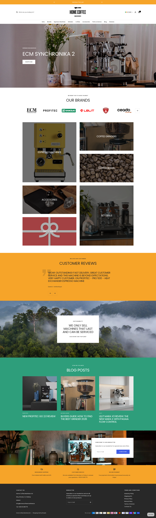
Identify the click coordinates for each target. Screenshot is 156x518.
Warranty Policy (129, 493)
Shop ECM (28, 62)
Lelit (100, 413)
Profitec (25, 413)
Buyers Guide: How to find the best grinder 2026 (76, 418)
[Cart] (139, 12)
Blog (105, 22)
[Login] (135, 12)
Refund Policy (128, 501)
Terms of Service (129, 504)
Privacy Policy (128, 499)
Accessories (86, 22)
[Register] (90, 502)
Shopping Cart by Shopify (39, 513)
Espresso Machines (59, 22)
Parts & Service (97, 22)
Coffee (78, 22)
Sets (43, 22)
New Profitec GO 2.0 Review (39, 416)
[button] (129, 12)
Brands (49, 22)
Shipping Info (128, 496)
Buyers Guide (65, 413)
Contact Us (127, 506)
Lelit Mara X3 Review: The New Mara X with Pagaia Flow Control (114, 419)
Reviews (111, 22)
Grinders (70, 22)
